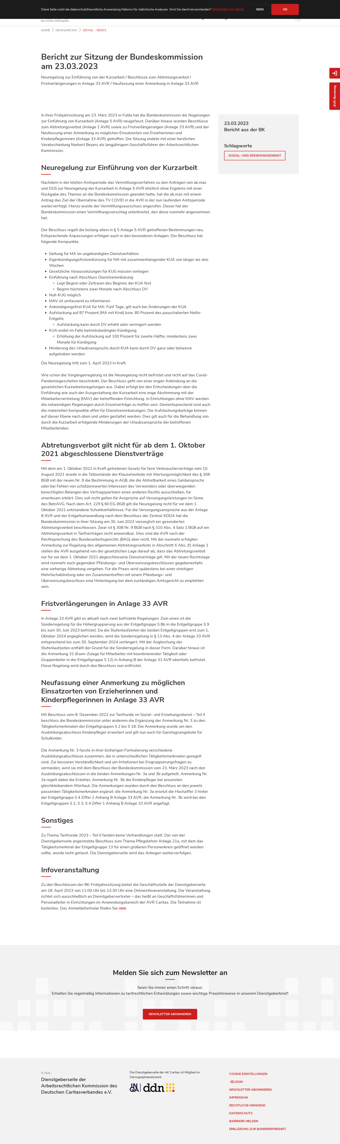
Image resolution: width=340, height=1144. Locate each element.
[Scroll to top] (46, 1135)
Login (238, 1082)
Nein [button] (260, 9)
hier (122, 908)
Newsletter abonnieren (170, 1014)
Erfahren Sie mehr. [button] (228, 9)
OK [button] (285, 9)
